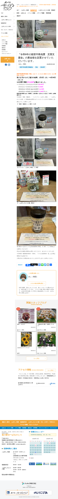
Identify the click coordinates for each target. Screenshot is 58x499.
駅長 (18, 13)
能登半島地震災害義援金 (26, 67)
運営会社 (4, 47)
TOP (2, 13)
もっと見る (36, 358)
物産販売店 (3, 23)
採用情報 (4, 49)
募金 (36, 67)
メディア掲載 (4, 43)
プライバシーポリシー (6, 53)
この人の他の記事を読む (36, 283)
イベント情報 (4, 41)
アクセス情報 (4, 33)
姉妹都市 (42, 67)
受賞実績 (4, 45)
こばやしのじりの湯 (6, 26)
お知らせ (4, 39)
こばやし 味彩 (6, 19)
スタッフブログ (4, 36)
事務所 (53, 10)
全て (18, 10)
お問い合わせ (7, 59)
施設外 (19, 16)
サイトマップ (4, 51)
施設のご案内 (4, 16)
